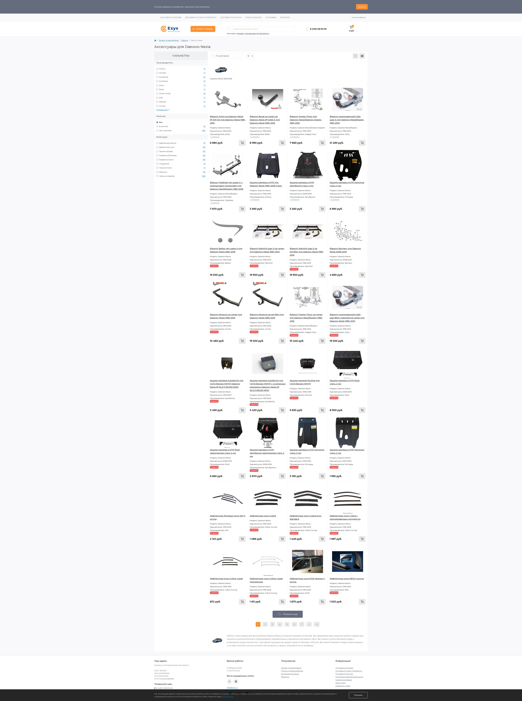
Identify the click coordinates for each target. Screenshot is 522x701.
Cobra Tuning (182, 93)
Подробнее (228, 696)
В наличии (182, 126)
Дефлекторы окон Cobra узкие (226, 578)
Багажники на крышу (290, 674)
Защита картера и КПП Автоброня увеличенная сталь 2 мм (267, 453)
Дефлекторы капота (182, 143)
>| (317, 624)
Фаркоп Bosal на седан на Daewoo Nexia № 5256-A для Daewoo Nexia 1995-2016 (265, 119)
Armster (182, 73)
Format (182, 106)
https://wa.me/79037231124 (229, 681)
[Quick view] (244, 86)
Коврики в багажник (182, 155)
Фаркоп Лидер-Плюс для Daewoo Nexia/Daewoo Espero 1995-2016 (305, 119)
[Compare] (244, 96)
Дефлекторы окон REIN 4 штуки (347, 578)
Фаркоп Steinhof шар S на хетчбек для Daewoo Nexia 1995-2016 (307, 251)
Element (182, 102)
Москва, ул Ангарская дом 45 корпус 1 (253, 33)
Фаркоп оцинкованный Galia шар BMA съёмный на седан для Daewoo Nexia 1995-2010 (347, 317)
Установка (270, 17)
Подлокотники (182, 168)
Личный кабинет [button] (359, 17)
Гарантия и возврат (343, 680)
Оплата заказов (253, 17)
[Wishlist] (244, 91)
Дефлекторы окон (182, 147)
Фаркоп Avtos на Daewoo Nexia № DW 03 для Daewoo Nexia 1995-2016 (228, 119)
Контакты (285, 17)
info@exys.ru (232, 688)
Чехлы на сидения (182, 176)
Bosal (182, 89)
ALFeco (182, 69)
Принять (358, 695)
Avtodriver (182, 81)
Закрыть (362, 7)
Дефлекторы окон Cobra (263, 516)
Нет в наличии (182, 131)
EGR (182, 98)
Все (160, 122)
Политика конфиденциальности (349, 677)
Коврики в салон (182, 160)
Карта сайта (340, 683)
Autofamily (182, 77)
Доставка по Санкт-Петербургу (200, 17)
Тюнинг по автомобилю (169, 40)
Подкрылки (182, 164)
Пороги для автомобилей (292, 671)
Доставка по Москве (170, 17)
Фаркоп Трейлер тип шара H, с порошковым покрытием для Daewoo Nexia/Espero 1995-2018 (226, 185)
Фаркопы (182, 172)
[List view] (355, 56)
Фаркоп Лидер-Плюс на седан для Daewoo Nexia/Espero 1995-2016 (306, 317)
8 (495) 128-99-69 (318, 29)
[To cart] (242, 143)
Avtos (182, 85)
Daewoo (184, 40)
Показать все (162, 110)
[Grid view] (362, 56)
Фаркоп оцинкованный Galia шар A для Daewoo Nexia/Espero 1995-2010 (347, 119)
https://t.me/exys (236, 681)
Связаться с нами (342, 686)
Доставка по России (230, 17)
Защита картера (182, 151)
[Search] (230, 29)
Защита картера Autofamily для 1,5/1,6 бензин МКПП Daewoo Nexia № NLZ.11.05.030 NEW (226, 383)
